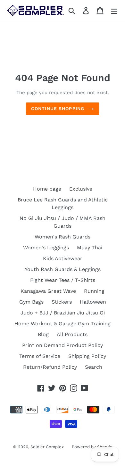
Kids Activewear (62, 258)
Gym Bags (31, 302)
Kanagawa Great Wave (48, 291)
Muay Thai (89, 248)
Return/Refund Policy (50, 367)
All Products (72, 334)
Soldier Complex (47, 446)
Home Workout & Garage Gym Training (62, 324)
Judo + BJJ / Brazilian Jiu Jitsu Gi (63, 313)
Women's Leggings (46, 248)
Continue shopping (57, 108)
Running (94, 291)
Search (93, 367)
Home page (47, 189)
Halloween (93, 302)
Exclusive (80, 189)
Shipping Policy (87, 356)
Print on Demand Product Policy (62, 345)
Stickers (62, 302)
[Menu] (114, 10)
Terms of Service (39, 356)
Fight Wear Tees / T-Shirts (62, 280)
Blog (43, 334)
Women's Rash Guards (62, 237)
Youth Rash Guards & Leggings (63, 269)
